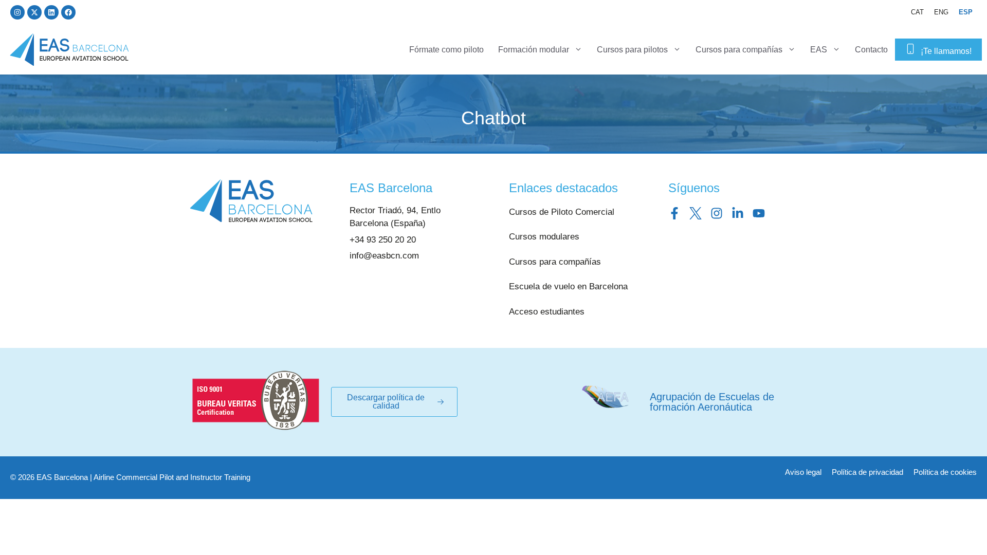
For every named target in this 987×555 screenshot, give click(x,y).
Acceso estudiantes (546, 312)
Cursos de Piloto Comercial (561, 212)
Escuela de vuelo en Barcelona (568, 286)
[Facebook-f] (674, 213)
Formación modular (533, 49)
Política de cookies (945, 472)
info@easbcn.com (384, 256)
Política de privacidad (867, 472)
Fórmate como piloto (446, 49)
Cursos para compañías (739, 49)
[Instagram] (17, 12)
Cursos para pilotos (632, 49)
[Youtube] (759, 213)
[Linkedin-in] (738, 213)
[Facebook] (68, 12)
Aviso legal (803, 472)
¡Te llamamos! (946, 51)
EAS (818, 49)
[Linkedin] (51, 12)
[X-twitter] (34, 12)
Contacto (871, 49)
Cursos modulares (544, 237)
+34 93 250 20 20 (383, 240)
